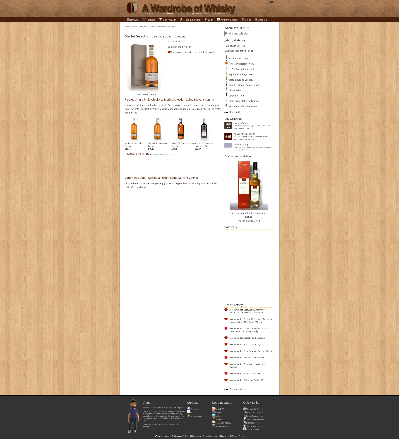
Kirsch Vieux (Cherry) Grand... (244, 100)
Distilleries (133, 26)
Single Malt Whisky (181, 46)
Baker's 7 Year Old (238, 58)
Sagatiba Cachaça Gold (240, 74)
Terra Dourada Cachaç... (241, 79)
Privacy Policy (238, 436)
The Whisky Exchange (244, 133)
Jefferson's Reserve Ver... (241, 63)
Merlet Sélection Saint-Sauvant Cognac (163, 26)
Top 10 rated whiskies (255, 419)
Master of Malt (240, 123)
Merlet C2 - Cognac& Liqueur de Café (204, 144)
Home (127, 26)
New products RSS (223, 423)
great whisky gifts (251, 220)
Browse (134, 20)
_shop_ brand (143, 26)
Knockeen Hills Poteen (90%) (243, 106)
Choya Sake (234, 90)
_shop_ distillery (234, 40)
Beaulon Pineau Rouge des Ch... (245, 85)
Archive (262, 20)
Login (271, 1)
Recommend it (209, 52)
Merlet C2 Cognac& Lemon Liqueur (183, 144)
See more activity (237, 389)
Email (192, 413)
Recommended (192, 20)
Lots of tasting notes (254, 416)
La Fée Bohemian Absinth (241, 69)
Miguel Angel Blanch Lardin (203, 436)
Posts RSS (219, 409)
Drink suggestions (254, 423)
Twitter (218, 416)
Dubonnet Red (236, 95)
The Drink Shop (241, 144)
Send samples (196, 416)
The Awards (169, 20)
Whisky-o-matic (229, 20)
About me (194, 409)
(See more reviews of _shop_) (162, 154)
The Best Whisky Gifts (255, 426)
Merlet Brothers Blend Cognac (134, 144)
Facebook (219, 413)
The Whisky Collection (255, 409)
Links (248, 20)
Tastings (150, 20)
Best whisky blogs (222, 426)
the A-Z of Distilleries (255, 413)
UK (169, 46)
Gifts (210, 20)
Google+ (218, 419)
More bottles (235, 112)
